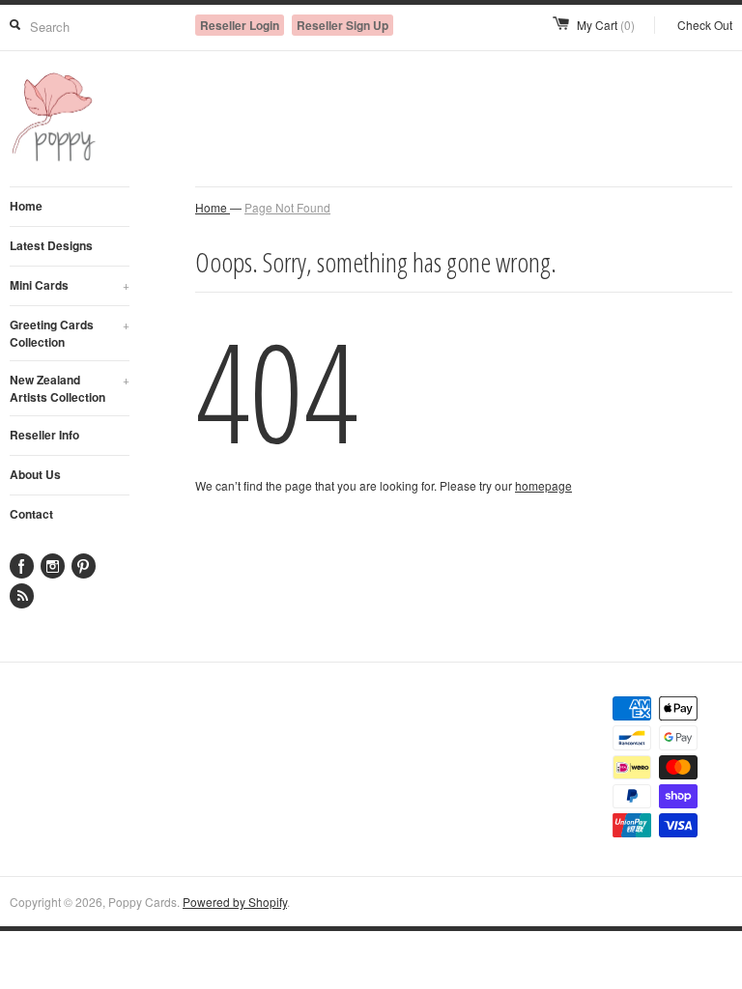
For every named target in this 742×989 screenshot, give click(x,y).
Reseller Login (239, 25)
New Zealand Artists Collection (69, 388)
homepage (543, 485)
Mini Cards (69, 285)
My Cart (606, 24)
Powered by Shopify (235, 901)
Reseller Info (44, 434)
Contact (31, 514)
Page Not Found (287, 207)
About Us (35, 474)
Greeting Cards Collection (69, 333)
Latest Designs (51, 245)
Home (26, 205)
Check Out (704, 24)
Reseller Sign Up (342, 25)
